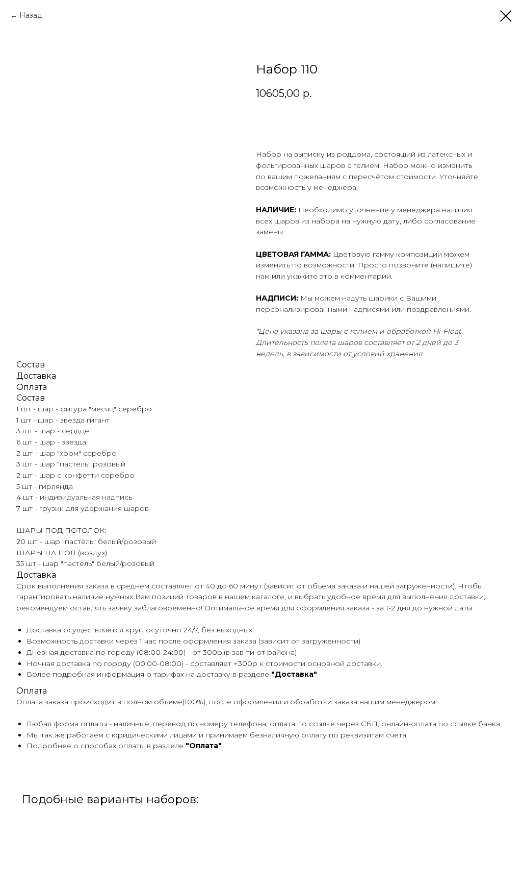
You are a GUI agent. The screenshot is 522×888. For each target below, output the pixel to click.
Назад (30, 15)
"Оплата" (204, 745)
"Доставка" (294, 674)
